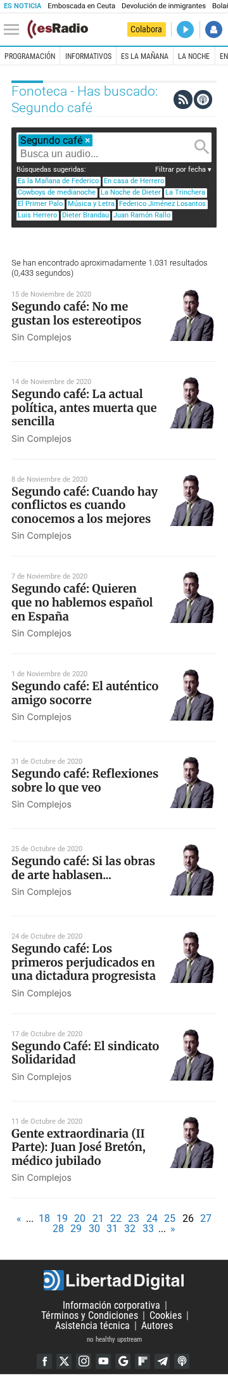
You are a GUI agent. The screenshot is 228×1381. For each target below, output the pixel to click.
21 (98, 1218)
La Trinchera (185, 192)
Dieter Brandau (85, 215)
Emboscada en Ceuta (81, 6)
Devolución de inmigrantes (164, 6)
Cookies (165, 1315)
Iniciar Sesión (213, 29)
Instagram (83, 1361)
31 (112, 1229)
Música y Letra (91, 204)
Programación (29, 56)
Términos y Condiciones (89, 1315)
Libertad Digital (114, 1280)
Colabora (146, 29)
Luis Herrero (37, 215)
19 (62, 1218)
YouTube (103, 1361)
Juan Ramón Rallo (141, 215)
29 (76, 1229)
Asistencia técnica (92, 1326)
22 (116, 1218)
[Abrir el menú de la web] (14, 29)
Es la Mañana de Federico (58, 181)
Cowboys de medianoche (57, 192)
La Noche (194, 56)
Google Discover (122, 1361)
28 (58, 1229)
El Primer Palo (40, 204)
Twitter (64, 1361)
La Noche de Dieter (131, 192)
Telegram (162, 1361)
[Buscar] (202, 147)
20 (80, 1218)
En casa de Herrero (134, 181)
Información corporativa (111, 1305)
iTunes (181, 1361)
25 (169, 1218)
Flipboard (142, 1361)
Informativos (88, 56)
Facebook (44, 1361)
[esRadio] (57, 29)
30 (94, 1229)
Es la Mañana (144, 56)
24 (152, 1218)
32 (130, 1229)
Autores (157, 1326)
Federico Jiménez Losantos (162, 204)
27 (206, 1218)
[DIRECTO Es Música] (185, 29)
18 (44, 1218)
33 (148, 1229)
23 (133, 1218)
